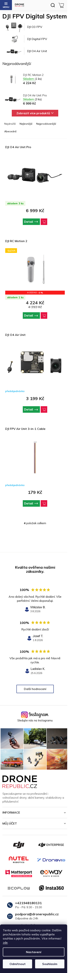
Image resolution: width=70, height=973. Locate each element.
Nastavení (33, 952)
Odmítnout (18, 964)
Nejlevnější (26, 123)
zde (5, 942)
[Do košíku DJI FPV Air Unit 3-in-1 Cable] (44, 503)
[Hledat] (53, 5)
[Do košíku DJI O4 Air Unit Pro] (44, 221)
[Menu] (6, 5)
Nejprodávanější (46, 123)
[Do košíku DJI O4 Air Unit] (44, 409)
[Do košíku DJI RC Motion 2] (44, 315)
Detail (28, 221)
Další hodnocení (35, 689)
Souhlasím (49, 964)
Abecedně (10, 131)
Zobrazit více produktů (33, 113)
